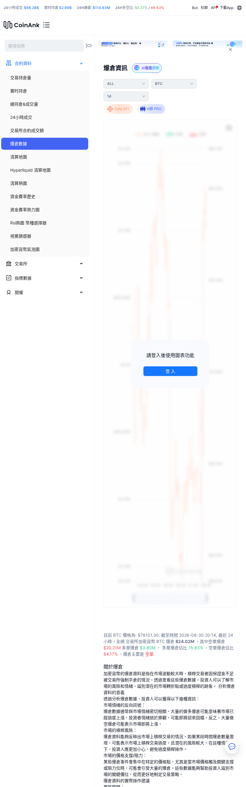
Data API (121, 109)
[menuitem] (44, 78)
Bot (195, 7)
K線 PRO (154, 109)
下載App (226, 7)
